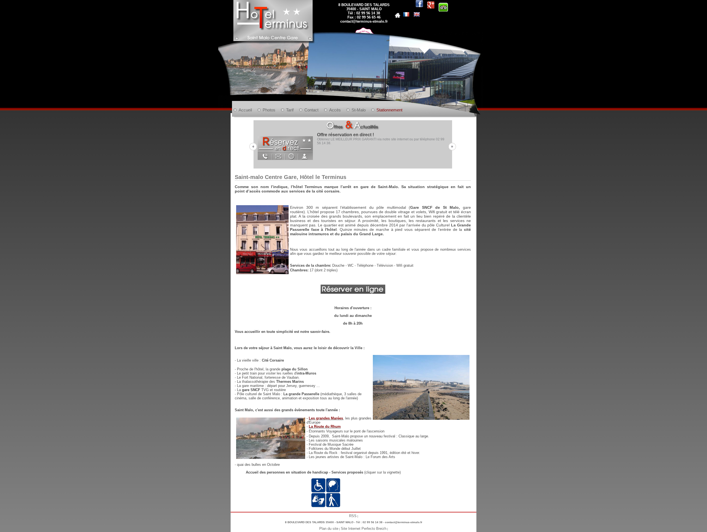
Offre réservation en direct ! (345, 134)
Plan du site (328, 528)
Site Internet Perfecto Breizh (363, 528)
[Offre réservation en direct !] (285, 145)
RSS (353, 516)
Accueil (245, 110)
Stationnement (389, 110)
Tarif (290, 110)
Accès (335, 110)
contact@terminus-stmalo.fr (364, 21)
